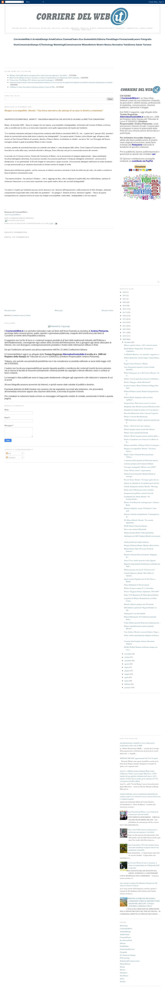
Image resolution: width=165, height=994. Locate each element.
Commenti (11, 457)
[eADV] (158, 282)
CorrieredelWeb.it (126, 928)
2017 (125, 312)
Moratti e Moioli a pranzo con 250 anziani (139, 604)
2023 (125, 295)
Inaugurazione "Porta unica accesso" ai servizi (140, 403)
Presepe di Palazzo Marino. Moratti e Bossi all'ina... (142, 545)
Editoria (123, 943)
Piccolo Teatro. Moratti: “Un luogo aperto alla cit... (141, 480)
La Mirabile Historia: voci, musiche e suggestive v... (142, 354)
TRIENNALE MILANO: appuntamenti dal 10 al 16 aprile (138, 758)
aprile (127, 677)
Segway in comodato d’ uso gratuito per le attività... (142, 483)
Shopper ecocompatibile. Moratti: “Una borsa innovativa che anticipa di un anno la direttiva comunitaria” (54, 110)
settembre (128, 660)
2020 (125, 302)
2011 (125, 332)
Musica (122, 970)
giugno (127, 670)
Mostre (122, 967)
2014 (125, 322)
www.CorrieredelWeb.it (13, 214)
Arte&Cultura (124, 934)
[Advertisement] (51, 49)
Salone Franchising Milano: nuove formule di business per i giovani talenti (142, 813)
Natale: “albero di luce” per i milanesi (137, 426)
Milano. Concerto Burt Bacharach (136, 416)
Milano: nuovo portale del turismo (136, 432)
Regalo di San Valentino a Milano (136, 363)
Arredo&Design (125, 931)
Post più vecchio (107, 310)
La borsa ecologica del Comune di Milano (138, 464)
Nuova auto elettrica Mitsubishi (135, 529)
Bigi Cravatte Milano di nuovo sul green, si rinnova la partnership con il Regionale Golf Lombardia (44, 77)
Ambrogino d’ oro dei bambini (134, 613)
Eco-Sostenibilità (126, 940)
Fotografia (123, 952)
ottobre (127, 657)
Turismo (123, 981)
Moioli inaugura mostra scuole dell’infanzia (139, 429)
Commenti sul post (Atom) (21, 315)
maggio (127, 674)
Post (9, 453)
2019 (125, 305)
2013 (125, 326)
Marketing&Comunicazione (130, 961)
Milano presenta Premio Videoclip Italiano (139, 532)
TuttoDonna (124, 975)
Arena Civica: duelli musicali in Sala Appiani (140, 560)
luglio (127, 667)
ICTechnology (125, 958)
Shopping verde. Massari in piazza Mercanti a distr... (142, 406)
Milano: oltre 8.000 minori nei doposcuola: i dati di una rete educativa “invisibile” (39, 75)
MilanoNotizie (125, 964)
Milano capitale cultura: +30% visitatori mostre (140, 345)
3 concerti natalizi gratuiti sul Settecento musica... (141, 460)
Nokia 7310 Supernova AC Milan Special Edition (141, 595)
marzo (127, 681)
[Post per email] (56, 223)
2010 (125, 336)
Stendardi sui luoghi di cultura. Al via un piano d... (141, 410)
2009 (125, 339)
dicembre (128, 342)
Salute (122, 978)
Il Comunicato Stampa (127, 955)
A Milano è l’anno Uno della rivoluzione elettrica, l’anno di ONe (32, 87)
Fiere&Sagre (124, 946)
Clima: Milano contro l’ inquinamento (137, 470)
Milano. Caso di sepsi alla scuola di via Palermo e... (142, 379)
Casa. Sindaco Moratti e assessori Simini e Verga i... (142, 632)
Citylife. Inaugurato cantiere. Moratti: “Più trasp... (141, 486)
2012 (125, 329)
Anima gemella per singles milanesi (136, 542)
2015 (125, 319)
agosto (127, 664)
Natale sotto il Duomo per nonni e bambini (139, 490)
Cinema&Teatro (125, 937)
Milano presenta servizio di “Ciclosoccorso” (139, 569)
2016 (125, 315)
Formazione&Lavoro (127, 949)
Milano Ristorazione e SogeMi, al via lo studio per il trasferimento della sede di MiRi (136, 744)
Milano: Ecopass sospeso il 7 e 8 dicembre (139, 588)
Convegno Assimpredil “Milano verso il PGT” (140, 467)
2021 (125, 299)
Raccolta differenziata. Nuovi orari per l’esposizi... (141, 413)
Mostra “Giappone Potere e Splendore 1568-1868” (141, 591)
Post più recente (10, 310)
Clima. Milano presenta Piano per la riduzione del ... (142, 623)
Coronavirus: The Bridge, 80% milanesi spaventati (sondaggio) (32, 80)
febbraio (128, 684)
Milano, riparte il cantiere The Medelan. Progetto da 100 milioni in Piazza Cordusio (137, 884)
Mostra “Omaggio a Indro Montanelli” (137, 382)
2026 (125, 292)
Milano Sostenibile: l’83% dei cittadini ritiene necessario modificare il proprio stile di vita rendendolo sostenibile (143, 847)
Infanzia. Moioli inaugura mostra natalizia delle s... (141, 436)
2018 (125, 309)
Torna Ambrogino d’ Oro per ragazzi (136, 585)
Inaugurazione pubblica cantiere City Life (138, 493)
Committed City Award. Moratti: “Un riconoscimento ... (137, 497)
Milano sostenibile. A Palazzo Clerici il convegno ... (142, 445)
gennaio (128, 687)
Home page (59, 310)
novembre (128, 654)
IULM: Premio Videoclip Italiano (135, 526)
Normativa (123, 972)
